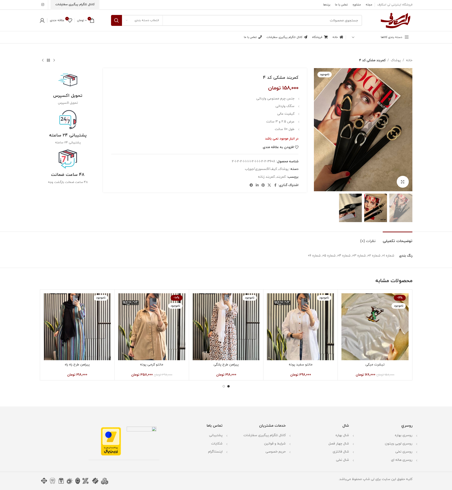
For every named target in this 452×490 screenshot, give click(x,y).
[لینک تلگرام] (251, 185)
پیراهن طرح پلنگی (226, 364)
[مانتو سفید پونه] (300, 326)
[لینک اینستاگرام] (43, 4)
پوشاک (396, 60)
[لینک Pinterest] (263, 185)
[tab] (397, 239)
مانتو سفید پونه (300, 364)
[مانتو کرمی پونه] (151, 326)
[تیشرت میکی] (375, 326)
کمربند (281, 177)
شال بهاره (342, 435)
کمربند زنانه (266, 177)
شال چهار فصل (338, 443)
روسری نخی (403, 451)
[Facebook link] (275, 185)
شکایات (217, 443)
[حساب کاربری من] (42, 20)
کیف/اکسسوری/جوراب (261, 169)
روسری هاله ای (401, 460)
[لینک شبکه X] (269, 185)
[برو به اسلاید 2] (224, 386)
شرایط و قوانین (275, 443)
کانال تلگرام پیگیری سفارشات (264, 435)
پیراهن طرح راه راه (77, 364)
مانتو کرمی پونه (151, 364)
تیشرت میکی (375, 364)
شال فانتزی (341, 451)
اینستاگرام (215, 451)
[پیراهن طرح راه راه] (77, 326)
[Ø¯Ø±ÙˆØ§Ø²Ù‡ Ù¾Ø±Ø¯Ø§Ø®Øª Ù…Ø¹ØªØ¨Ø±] (111, 441)
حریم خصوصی (276, 451)
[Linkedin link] (257, 185)
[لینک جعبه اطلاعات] (68, 87)
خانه (409, 60)
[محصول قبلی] (54, 60)
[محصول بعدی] (43, 60)
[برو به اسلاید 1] (228, 386)
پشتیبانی (216, 435)
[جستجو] (116, 20)
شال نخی (342, 460)
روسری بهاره (403, 435)
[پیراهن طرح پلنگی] (226, 326)
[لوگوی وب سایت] (395, 20)
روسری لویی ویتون (398, 443)
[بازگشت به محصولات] (48, 60)
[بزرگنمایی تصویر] (403, 182)
